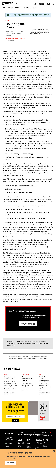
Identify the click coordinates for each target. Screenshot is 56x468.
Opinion (17, 8)
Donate (48, 4)
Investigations (26, 8)
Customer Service (37, 448)
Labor (3, 8)
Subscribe (41, 4)
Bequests (29, 446)
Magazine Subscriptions (38, 443)
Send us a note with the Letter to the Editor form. (32, 358)
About (35, 4)
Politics (10, 8)
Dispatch (7, 21)
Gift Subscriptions (38, 445)
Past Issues (21, 443)
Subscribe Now (42, 418)
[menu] (16, 3)
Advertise (29, 447)
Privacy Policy (20, 446)
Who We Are (21, 442)
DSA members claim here (28, 324)
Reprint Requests (45, 446)
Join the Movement (10, 462)
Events (35, 8)
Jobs (44, 442)
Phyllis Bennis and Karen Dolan (15, 38)
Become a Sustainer (29, 444)
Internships (46, 444)
